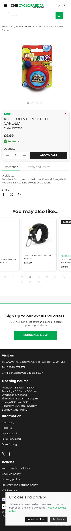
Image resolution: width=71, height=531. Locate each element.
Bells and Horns (25, 27)
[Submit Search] (59, 15)
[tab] (5, 277)
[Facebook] (9, 454)
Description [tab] (11, 167)
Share (5, 190)
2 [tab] (33, 104)
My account (9, 433)
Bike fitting (9, 444)
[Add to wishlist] (10, 223)
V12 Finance (9, 490)
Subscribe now (35, 335)
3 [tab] (38, 104)
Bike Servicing (11, 439)
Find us (7, 428)
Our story (8, 422)
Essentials (7, 27)
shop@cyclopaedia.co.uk (27, 373)
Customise (58, 519)
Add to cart (48, 155)
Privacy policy (11, 479)
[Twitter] (3, 454)
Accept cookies (36, 519)
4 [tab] (42, 104)
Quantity (9, 149)
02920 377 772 (16, 367)
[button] (5, 5)
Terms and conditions (16, 468)
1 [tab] (29, 104)
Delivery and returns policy (20, 485)
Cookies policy (11, 474)
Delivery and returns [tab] (37, 167)
